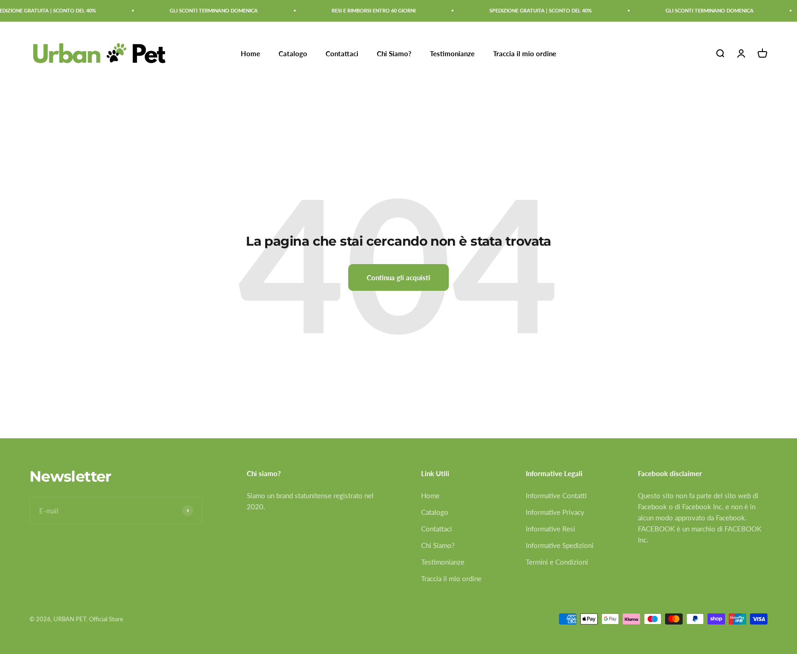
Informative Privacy (555, 512)
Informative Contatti (556, 495)
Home (250, 53)
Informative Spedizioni (560, 545)
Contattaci (342, 53)
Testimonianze (452, 53)
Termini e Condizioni (557, 562)
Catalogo (293, 53)
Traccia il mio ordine (524, 53)
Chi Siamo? (394, 53)
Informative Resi (550, 528)
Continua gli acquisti (398, 277)
